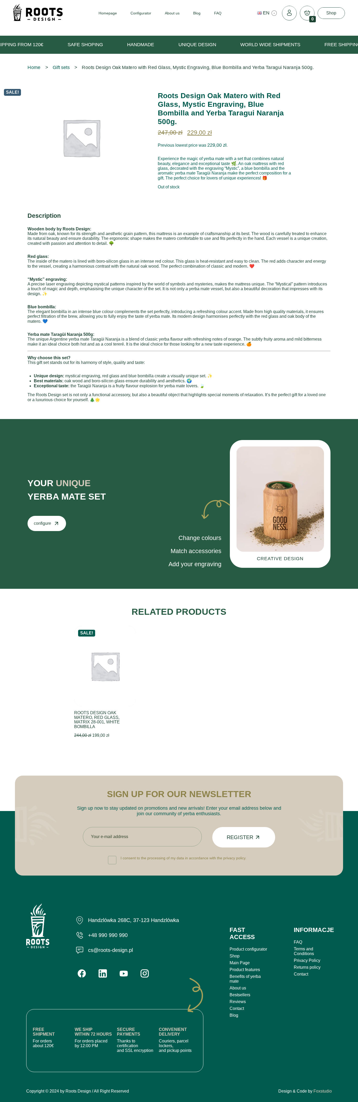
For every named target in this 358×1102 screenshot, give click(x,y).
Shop (331, 13)
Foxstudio (322, 1091)
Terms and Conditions (304, 951)
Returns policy (307, 967)
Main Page (240, 963)
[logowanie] (289, 13)
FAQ (217, 13)
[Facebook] (81, 973)
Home (34, 67)
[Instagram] (144, 973)
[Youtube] (123, 974)
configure (42, 523)
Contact (237, 1008)
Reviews (238, 1001)
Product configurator (248, 949)
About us (172, 13)
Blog (196, 13)
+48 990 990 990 (108, 935)
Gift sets (61, 67)
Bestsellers (240, 995)
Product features (245, 969)
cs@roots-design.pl (110, 950)
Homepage (108, 13)
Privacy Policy (307, 960)
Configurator (141, 13)
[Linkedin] (102, 973)
